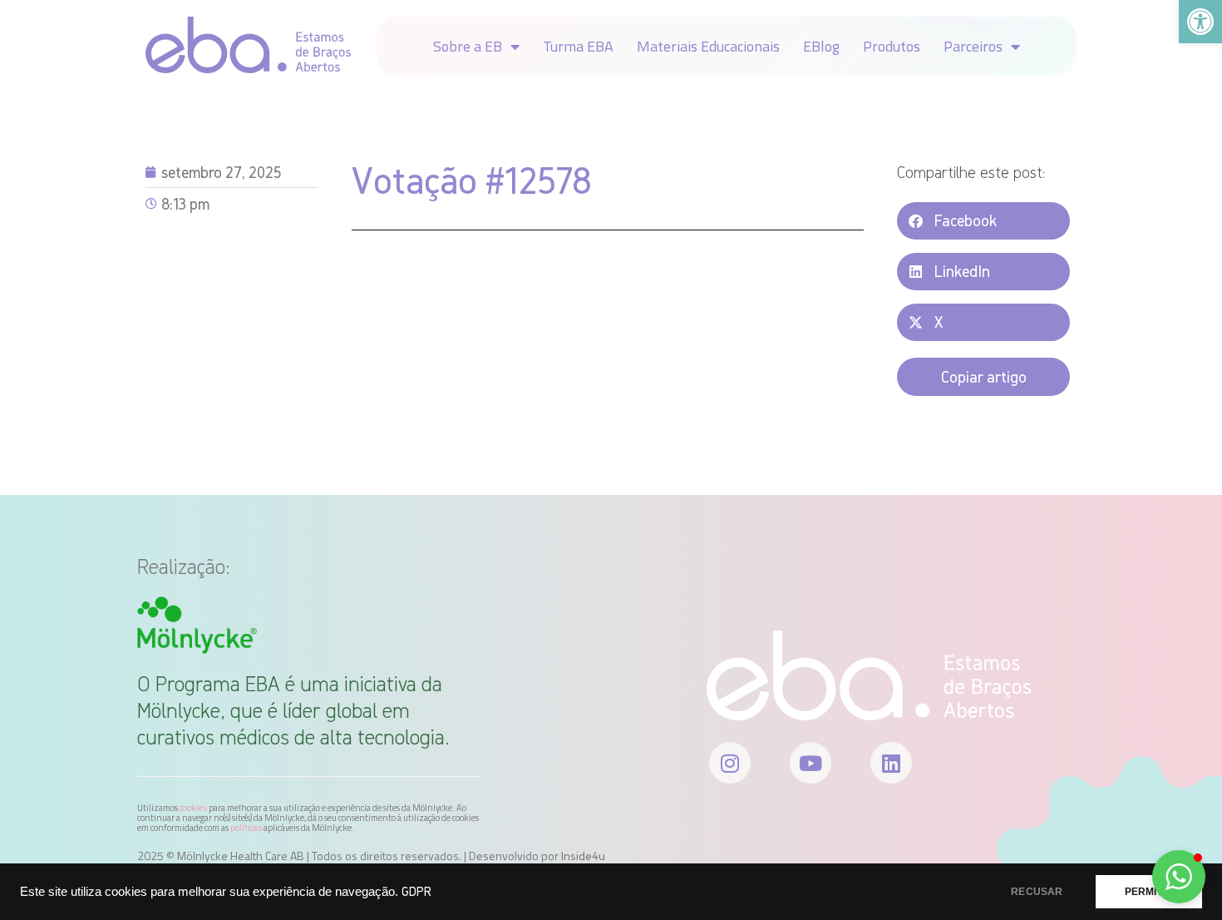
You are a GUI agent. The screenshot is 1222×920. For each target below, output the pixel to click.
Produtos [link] (891, 46)
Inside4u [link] (583, 855)
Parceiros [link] (973, 46)
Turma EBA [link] (578, 46)
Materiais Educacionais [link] (708, 46)
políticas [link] (246, 827)
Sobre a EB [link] (467, 46)
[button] (983, 221)
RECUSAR (1036, 892)
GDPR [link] (416, 891)
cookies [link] (193, 808)
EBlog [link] (821, 46)
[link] (1200, 21)
